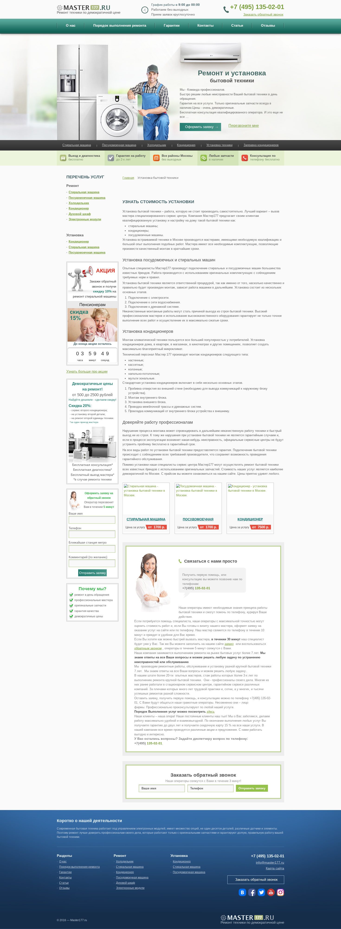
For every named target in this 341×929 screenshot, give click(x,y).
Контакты (65, 877)
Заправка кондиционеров (261, 145)
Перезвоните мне (243, 126)
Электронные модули (85, 219)
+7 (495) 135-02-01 (257, 6)
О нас (63, 861)
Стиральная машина (76, 145)
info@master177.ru (270, 862)
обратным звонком (148, 648)
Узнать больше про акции (86, 371)
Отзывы (64, 888)
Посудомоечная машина (119, 145)
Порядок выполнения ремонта (79, 866)
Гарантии (65, 872)
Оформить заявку (199, 127)
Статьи (64, 882)
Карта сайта (275, 868)
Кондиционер (186, 145)
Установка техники (219, 145)
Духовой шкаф (80, 214)
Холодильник (156, 145)
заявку (229, 644)
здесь (211, 711)
